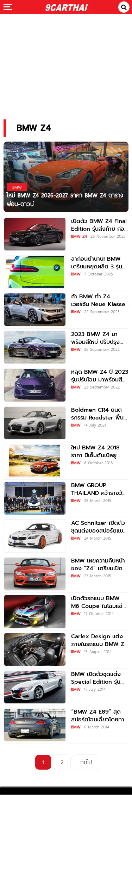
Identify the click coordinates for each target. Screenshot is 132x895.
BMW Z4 (79, 236)
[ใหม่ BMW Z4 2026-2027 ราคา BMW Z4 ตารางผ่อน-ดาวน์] (66, 176)
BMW (76, 274)
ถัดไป (86, 762)
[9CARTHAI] (66, 7)
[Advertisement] (66, 62)
